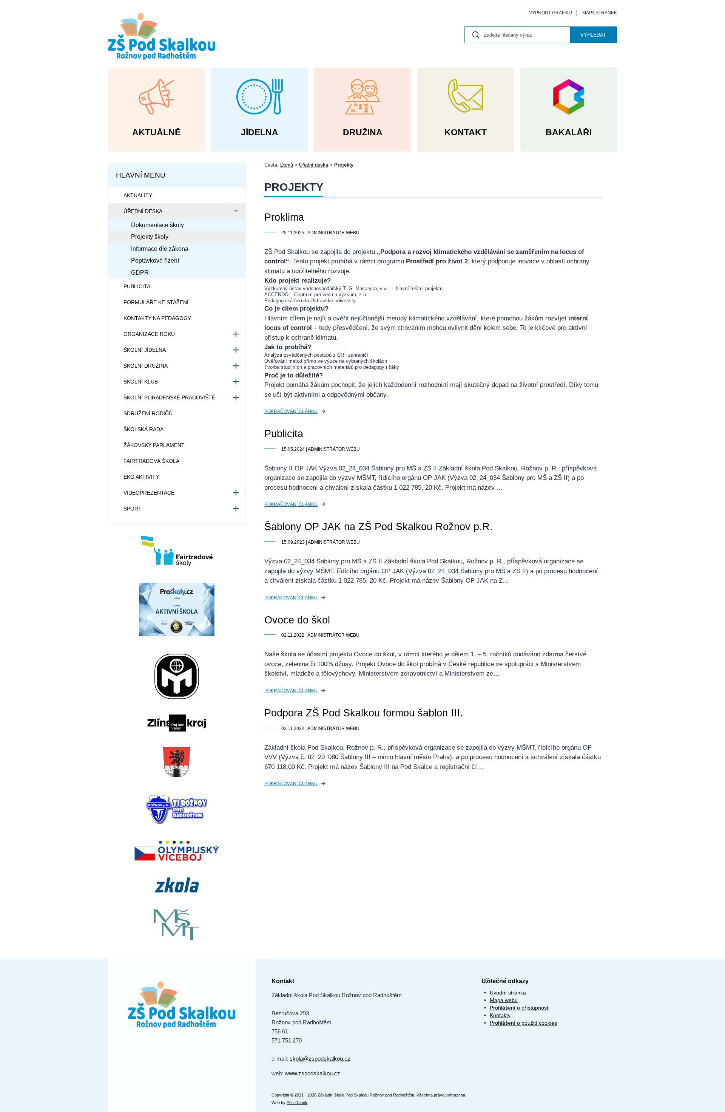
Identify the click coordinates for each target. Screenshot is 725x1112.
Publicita (283, 433)
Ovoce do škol (297, 620)
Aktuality (137, 195)
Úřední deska (313, 165)
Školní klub (140, 382)
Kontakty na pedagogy (157, 318)
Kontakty (500, 1015)
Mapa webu (504, 1000)
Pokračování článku (291, 411)
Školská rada (143, 429)
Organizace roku (149, 334)
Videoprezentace (148, 493)
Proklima (284, 217)
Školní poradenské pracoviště (169, 397)
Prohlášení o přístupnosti (519, 1008)
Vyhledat (593, 35)
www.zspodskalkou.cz (312, 1073)
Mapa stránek (599, 12)
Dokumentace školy (157, 225)
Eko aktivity (141, 477)
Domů (286, 165)
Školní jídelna (144, 350)
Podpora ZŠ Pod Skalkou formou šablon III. (363, 713)
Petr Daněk (297, 1102)
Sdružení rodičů (148, 413)
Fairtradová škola (151, 461)
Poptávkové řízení (155, 260)
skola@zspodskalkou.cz (320, 1058)
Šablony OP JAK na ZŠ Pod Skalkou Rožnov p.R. (378, 526)
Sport (132, 509)
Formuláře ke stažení (155, 302)
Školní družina (145, 366)
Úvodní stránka (508, 993)
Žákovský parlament (154, 445)
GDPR (140, 272)
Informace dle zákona (159, 249)
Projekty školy (149, 237)
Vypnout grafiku (550, 12)
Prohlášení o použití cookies (523, 1023)
